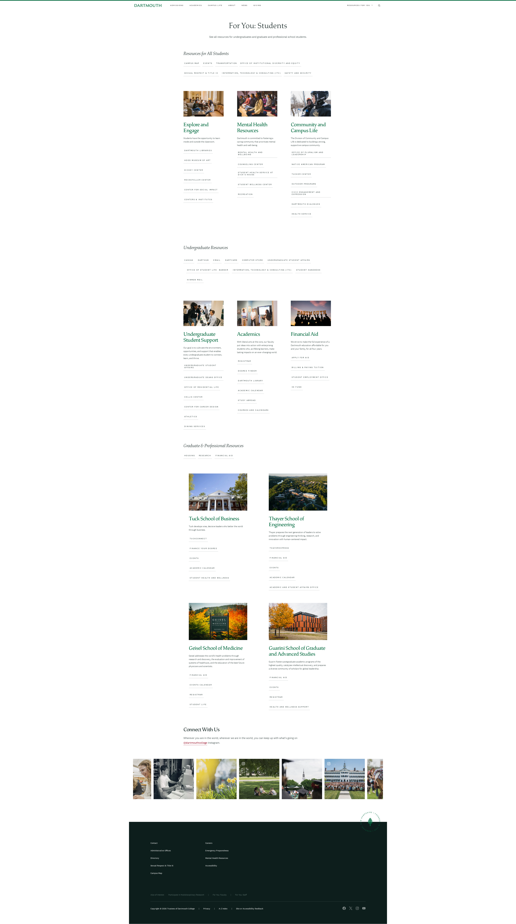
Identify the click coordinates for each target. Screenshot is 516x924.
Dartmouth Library (250, 381)
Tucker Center (301, 174)
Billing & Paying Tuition (308, 367)
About (232, 5)
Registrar (244, 361)
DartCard (231, 260)
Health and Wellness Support (289, 707)
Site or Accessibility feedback (249, 908)
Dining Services (194, 426)
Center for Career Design (201, 407)
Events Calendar (201, 685)
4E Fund (297, 387)
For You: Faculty (220, 894)
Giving (257, 5)
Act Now (275, 867)
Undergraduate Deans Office (203, 377)
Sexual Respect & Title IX (161, 865)
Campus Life (215, 5)
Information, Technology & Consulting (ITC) (262, 270)
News (245, 5)
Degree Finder (247, 371)
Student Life (198, 704)
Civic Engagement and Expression (306, 193)
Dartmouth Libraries (198, 150)
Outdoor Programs (304, 184)
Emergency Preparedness (217, 850)
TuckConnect (198, 539)
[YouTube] (364, 909)
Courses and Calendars (253, 410)
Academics (196, 5)
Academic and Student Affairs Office (294, 587)
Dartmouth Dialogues (306, 204)
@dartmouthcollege (195, 742)
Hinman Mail (195, 280)
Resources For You (358, 5)
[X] (350, 909)
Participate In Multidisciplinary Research (186, 894)
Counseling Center (250, 164)
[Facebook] (344, 909)
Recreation (245, 194)
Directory (154, 858)
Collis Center (193, 397)
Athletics (190, 417)
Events (194, 558)
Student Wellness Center (255, 184)
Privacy (206, 908)
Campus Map (156, 873)
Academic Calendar (250, 390)
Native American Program (308, 164)
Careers (208, 843)
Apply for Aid (300, 358)
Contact (154, 843)
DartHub (203, 260)
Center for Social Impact (201, 190)
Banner (223, 270)
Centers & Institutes (198, 200)
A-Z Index (223, 908)
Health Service (302, 214)
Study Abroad (247, 400)
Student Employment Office (310, 377)
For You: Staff (241, 894)
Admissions (177, 5)
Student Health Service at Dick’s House (255, 173)
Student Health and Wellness (209, 578)
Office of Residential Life (201, 387)
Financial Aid (224, 456)
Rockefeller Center (197, 180)
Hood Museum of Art (197, 160)
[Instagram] (357, 909)
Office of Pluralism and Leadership (308, 153)
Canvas (188, 260)
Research (205, 456)
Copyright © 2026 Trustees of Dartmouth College (172, 908)
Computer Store (252, 260)
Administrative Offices (160, 850)
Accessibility (211, 865)
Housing (189, 456)
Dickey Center (193, 170)
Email (217, 260)
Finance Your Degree (203, 548)
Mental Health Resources (216, 858)
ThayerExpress (279, 548)
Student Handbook (308, 270)
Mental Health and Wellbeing (250, 153)
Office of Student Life (202, 270)
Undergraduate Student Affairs (289, 260)
